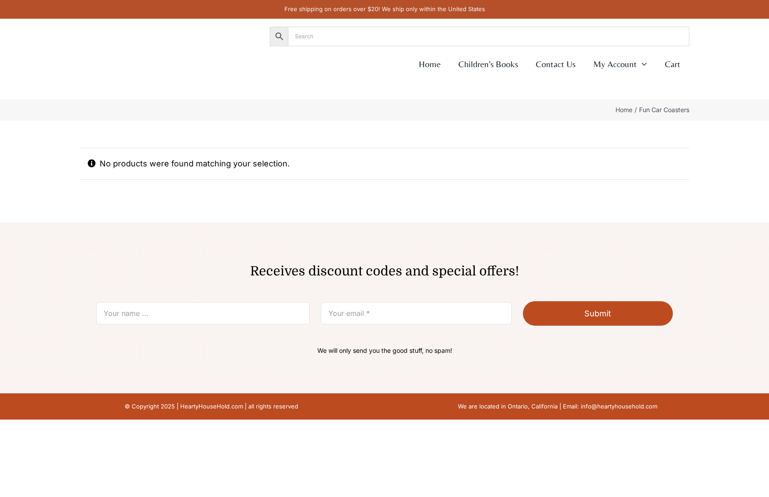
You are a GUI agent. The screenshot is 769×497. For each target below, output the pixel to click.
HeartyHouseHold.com (211, 406)
